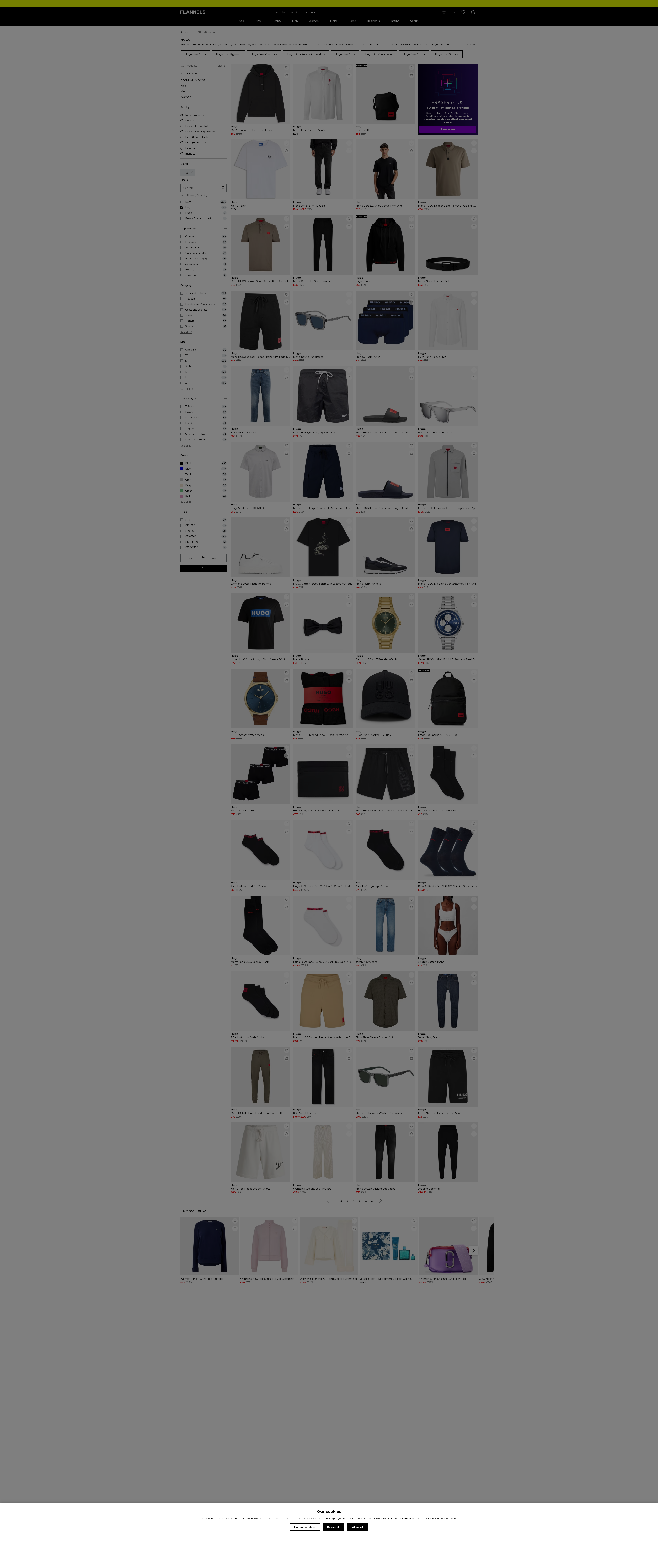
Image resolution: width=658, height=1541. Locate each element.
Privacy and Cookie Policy (440, 1518)
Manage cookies (304, 1527)
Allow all (357, 1527)
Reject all (333, 1527)
